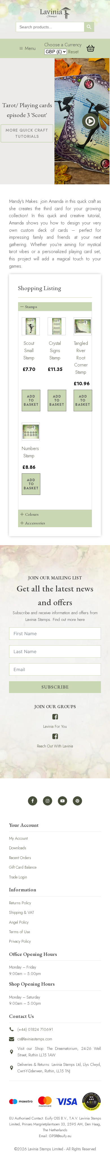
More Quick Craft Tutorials (27, 133)
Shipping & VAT (21, 912)
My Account (18, 838)
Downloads (17, 848)
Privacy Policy (20, 941)
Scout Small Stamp (28, 350)
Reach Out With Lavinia (55, 746)
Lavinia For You (55, 726)
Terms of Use (19, 932)
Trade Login (18, 877)
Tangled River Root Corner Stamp (81, 357)
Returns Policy (20, 903)
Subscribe (55, 687)
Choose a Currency (63, 45)
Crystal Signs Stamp (55, 350)
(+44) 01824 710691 (35, 1029)
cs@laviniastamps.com (34, 1039)
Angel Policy (18, 922)
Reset (73, 52)
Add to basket (31, 400)
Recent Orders (20, 858)
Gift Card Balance (22, 867)
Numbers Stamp (29, 452)
